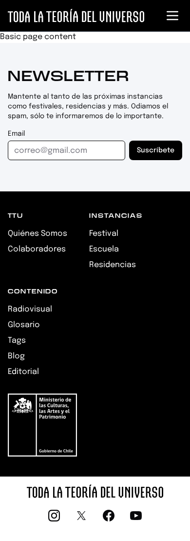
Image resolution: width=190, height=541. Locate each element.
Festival (103, 233)
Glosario (24, 325)
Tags (17, 340)
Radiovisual (30, 309)
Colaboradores (37, 249)
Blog (16, 356)
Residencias (112, 265)
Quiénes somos (37, 233)
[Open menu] (172, 15)
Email (16, 133)
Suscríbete (155, 150)
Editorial (23, 372)
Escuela (104, 249)
